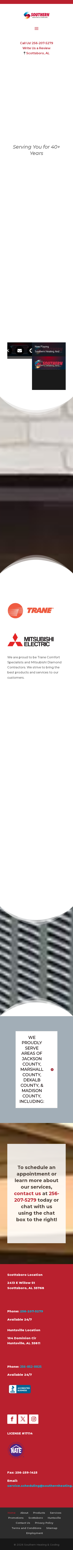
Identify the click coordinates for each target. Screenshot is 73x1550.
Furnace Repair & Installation (36, 769)
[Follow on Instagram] (33, 1419)
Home (12, 1512)
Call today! (22, 327)
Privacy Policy (44, 1522)
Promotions (16, 1517)
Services (36, 874)
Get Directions (25, 1299)
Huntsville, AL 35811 (23, 1343)
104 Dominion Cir (21, 1338)
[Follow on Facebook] (12, 1419)
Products (39, 1512)
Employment (34, 1533)
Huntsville (54, 1517)
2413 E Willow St (21, 1283)
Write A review (27, 1405)
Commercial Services (36, 831)
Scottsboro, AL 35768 (25, 1288)
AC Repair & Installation (36, 810)
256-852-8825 (31, 1366)
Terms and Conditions (26, 1528)
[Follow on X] (23, 1419)
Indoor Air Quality (36, 854)
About (24, 1512)
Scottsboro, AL (38, 53)
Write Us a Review (36, 48)
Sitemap (51, 1528)
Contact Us (23, 1522)
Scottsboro (35, 1517)
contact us (27, 1193)
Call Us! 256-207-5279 (36, 43)
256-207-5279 (31, 1311)
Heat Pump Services (37, 791)
